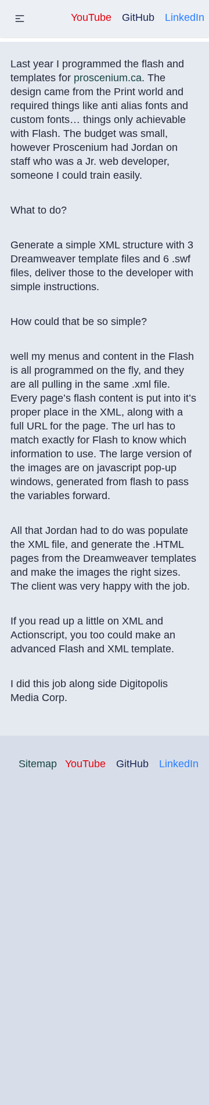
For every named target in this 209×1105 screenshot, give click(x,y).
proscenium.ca (108, 78)
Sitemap (38, 764)
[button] (20, 18)
